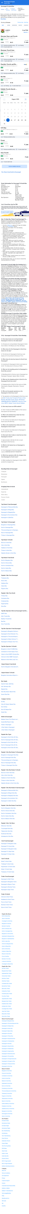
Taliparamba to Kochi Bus (7, 1098)
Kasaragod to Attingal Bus (7, 509)
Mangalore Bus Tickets (6, 1001)
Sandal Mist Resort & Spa (7, 722)
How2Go (4, 1205)
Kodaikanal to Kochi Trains (7, 899)
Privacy (3, 1178)
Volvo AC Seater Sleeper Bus (8, 704)
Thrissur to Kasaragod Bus (7, 535)
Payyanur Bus (4, 588)
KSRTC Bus (4, 613)
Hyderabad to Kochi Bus (7, 1083)
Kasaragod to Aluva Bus (7, 1033)
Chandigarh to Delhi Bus (7, 921)
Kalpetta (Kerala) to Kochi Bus (8, 553)
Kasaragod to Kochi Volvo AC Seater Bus (11, 747)
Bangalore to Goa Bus (6, 923)
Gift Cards (4, 1200)
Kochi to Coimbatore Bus (7, 565)
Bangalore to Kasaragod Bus (8, 524)
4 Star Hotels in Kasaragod (7, 730)
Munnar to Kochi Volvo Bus (7, 772)
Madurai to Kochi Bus (6, 1080)
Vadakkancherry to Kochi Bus (8, 1108)
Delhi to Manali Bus (6, 916)
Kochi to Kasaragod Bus (7, 527)
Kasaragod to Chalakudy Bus (8, 1041)
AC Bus (3, 701)
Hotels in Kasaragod (6, 724)
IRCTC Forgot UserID (6, 1161)
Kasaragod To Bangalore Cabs (8, 843)
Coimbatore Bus (5, 598)
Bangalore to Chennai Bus (7, 933)
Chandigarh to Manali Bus (7, 963)
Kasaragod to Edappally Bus (8, 512)
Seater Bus (4, 712)
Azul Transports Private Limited (17, 398)
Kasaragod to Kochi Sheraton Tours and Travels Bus (14, 634)
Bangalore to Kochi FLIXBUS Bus (9, 649)
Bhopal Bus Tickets (6, 1013)
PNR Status (4, 1148)
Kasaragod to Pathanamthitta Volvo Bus (11, 790)
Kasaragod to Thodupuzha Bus (8, 1063)
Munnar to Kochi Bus (6, 542)
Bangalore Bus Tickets (6, 970)
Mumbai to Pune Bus (6, 958)
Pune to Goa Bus (5, 956)
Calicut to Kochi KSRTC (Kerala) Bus (10, 654)
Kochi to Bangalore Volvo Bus (8, 808)
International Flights (6, 1128)
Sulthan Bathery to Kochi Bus (8, 1103)
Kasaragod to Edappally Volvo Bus (9, 795)
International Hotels (6, 1123)
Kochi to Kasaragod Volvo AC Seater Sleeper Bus (13, 739)
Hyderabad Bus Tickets (7, 973)
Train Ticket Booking (6, 1135)
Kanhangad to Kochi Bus (7, 1113)
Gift (2, 1203)
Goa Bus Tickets (5, 968)
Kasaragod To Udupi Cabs (7, 851)
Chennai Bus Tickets (6, 976)
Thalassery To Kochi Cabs (7, 872)
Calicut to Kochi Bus (6, 1078)
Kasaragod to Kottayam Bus (8, 1025)
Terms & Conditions (6, 1173)
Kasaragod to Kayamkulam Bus (8, 1038)
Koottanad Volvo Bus (6, 833)
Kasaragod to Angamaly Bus (8, 1051)
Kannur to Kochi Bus (6, 1085)
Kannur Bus (4, 580)
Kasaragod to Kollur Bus (7, 1066)
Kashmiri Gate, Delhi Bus (7, 684)
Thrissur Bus (4, 595)
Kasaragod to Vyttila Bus (7, 517)
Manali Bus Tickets (6, 988)
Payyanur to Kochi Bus (6, 1096)
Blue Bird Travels (14, 299)
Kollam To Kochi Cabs (6, 869)
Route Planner (5, 1138)
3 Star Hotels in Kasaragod (7, 727)
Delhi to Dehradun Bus (6, 928)
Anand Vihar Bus (5, 694)
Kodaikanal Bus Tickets (7, 1003)
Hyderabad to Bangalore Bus (8, 936)
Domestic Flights (5, 1125)
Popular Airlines (5, 1158)
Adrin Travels (8, 298)
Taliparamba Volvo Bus (6, 831)
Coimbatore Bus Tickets (7, 983)
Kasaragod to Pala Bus (7, 1043)
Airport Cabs (4, 1150)
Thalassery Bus (5, 578)
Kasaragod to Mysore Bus (7, 1031)
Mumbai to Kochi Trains (7, 904)
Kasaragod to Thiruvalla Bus (8, 1056)
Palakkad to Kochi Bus (6, 1106)
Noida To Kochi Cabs (6, 861)
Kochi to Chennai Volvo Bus (8, 810)
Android (10, 226)
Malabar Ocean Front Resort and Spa (10, 719)
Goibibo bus (9, 225)
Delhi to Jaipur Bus (6, 941)
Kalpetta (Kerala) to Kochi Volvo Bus (10, 783)
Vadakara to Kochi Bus (6, 547)
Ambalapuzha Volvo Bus (7, 836)
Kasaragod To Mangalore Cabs (9, 849)
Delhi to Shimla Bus (6, 948)
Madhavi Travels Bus (6, 618)
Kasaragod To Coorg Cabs (7, 846)
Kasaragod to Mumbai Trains (8, 887)
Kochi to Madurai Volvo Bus (8, 818)
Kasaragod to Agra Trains (7, 889)
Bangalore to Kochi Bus (7, 1070)
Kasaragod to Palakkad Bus (8, 1048)
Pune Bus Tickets (5, 996)
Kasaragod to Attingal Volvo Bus (9, 793)
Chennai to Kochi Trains (7, 897)
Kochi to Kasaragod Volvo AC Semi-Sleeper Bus (13, 745)
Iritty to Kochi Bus (5, 545)
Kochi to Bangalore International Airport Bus (12, 666)
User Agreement (5, 1175)
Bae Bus (7, 299)
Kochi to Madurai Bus (6, 570)
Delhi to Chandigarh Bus (7, 931)
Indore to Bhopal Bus (6, 946)
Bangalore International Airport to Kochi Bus (12, 675)
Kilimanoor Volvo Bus (6, 826)
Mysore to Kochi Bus (6, 1101)
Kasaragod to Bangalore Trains (8, 881)
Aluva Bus (3, 606)
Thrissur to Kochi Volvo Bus (8, 780)
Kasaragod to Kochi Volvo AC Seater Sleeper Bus (13, 737)
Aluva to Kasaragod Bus (7, 532)
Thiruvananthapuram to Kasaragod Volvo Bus (12, 760)
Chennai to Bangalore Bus (7, 943)
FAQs (3, 1195)
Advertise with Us (5, 1198)
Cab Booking (4, 1133)
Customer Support (6, 1180)
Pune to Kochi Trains (6, 902)
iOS (13, 226)
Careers (3, 1183)
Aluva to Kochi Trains (6, 907)
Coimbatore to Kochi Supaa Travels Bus (11, 651)
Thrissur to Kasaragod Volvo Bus (9, 765)
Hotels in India (5, 1153)
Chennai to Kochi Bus (6, 1073)
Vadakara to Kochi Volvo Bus (8, 778)
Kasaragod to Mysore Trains (8, 884)
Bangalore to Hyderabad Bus (8, 938)
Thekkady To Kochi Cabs (7, 864)
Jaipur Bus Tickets (6, 1011)
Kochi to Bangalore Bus (7, 560)
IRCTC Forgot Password (7, 1163)
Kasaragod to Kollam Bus (7, 1028)
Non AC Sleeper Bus (6, 709)
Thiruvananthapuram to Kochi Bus (9, 1091)
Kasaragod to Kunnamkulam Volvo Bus (10, 798)
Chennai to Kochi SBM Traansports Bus (11, 657)
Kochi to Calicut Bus (6, 568)
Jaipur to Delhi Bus (6, 918)
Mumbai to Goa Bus (6, 926)
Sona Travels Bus (5, 624)
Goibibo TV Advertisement (7, 1190)
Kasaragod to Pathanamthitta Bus (9, 507)
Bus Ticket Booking (6, 1130)
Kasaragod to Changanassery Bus (9, 1058)
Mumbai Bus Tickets (6, 986)
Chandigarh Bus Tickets (7, 1008)
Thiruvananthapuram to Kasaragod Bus (11, 530)
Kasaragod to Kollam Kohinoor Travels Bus (11, 639)
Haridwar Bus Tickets (6, 1006)
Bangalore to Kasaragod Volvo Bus (9, 755)
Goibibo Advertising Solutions (8, 1166)
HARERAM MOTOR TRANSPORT (13, 300)
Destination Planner (6, 1140)
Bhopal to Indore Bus (6, 953)
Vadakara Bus (4, 583)
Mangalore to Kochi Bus (7, 1111)
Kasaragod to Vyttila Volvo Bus (8, 801)
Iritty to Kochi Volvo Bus (7, 775)
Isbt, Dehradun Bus (6, 686)
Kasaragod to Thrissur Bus (7, 1036)
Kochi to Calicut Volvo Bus (7, 816)
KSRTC (8, 30)
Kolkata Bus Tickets (6, 991)
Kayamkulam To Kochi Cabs (8, 866)
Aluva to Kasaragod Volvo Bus (8, 762)
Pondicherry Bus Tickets (7, 993)
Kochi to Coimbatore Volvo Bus (8, 813)
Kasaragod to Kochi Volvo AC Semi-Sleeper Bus (13, 742)
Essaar (20, 299)
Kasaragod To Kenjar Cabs (7, 854)
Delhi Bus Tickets (5, 978)
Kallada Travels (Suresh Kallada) (19, 301)
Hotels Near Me (5, 1156)
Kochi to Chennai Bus (6, 563)
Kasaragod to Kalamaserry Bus (8, 1053)
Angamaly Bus (4, 603)
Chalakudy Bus (5, 601)
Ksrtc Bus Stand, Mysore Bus (8, 691)
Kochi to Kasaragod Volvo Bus (8, 757)
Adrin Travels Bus (5, 616)
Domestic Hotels (5, 1120)
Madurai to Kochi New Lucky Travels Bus (11, 659)
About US (4, 1170)
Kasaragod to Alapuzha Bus (8, 1046)
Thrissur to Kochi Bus (6, 550)
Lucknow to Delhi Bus (6, 961)
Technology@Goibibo (6, 1193)
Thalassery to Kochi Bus (7, 1093)
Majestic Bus (4, 689)
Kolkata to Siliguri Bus (6, 951)
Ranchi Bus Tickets (6, 1016)
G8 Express (22, 399)
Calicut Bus (4, 586)
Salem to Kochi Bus (6, 1116)
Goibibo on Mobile (6, 1188)
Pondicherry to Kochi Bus (7, 1088)
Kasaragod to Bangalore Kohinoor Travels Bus (12, 631)
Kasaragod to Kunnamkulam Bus (9, 515)
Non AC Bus (4, 707)
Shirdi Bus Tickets (5, 981)
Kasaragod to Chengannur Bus (8, 1061)
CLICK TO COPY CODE (7, 212)
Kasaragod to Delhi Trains (7, 879)
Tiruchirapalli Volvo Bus (7, 828)
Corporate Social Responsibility (8, 1185)
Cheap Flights (5, 1143)
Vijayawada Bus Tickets (7, 998)
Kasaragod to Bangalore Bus (8, 1020)
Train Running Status (6, 1145)
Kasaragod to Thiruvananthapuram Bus (10, 1023)
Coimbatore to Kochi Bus (7, 1075)
